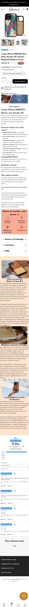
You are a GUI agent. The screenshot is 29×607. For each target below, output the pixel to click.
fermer (27, 3)
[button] (4, 42)
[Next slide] (25, 25)
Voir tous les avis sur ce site (16, 448)
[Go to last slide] (4, 25)
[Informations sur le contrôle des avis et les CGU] (23, 446)
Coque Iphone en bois (7, 195)
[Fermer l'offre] (26, 593)
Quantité (3, 78)
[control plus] (10, 82)
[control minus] (3, 82)
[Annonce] (14, 3)
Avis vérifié (4, 475)
